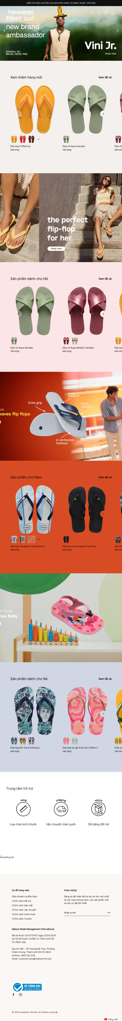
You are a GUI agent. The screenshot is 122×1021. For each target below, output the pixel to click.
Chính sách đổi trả (21, 900)
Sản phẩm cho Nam (26, 477)
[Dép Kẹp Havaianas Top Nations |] (35, 509)
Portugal (31, 539)
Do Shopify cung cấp (48, 1012)
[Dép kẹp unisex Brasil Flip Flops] (87, 509)
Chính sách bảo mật (22, 905)
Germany (22, 539)
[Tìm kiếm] (93, 13)
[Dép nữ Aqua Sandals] (87, 109)
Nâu (31, 139)
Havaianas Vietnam (28, 1012)
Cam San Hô (22, 139)
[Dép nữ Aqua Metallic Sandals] (87, 310)
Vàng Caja (14, 139)
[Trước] (4, 30)
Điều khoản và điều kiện (24, 896)
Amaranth (118, 139)
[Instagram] (20, 994)
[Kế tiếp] (117, 30)
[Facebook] (13, 994)
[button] (18, 114)
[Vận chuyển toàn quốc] (61, 807)
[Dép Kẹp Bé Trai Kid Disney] (35, 710)
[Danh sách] (112, 13)
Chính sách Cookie (22, 918)
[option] (61, 30)
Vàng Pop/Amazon (118, 740)
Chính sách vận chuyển (24, 909)
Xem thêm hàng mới (26, 77)
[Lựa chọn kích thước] (23, 807)
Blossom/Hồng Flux (66, 740)
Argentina (14, 539)
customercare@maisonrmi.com (35, 958)
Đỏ (31, 740)
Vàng (22, 740)
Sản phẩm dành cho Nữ (29, 279)
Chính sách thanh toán (23, 914)
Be (75, 341)
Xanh (14, 740)
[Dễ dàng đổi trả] (98, 807)
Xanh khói (66, 139)
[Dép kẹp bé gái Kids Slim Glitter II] (87, 710)
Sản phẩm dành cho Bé (28, 679)
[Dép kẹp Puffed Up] (35, 109)
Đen (66, 539)
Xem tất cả (105, 77)
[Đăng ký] (108, 912)
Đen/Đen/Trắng (118, 539)
